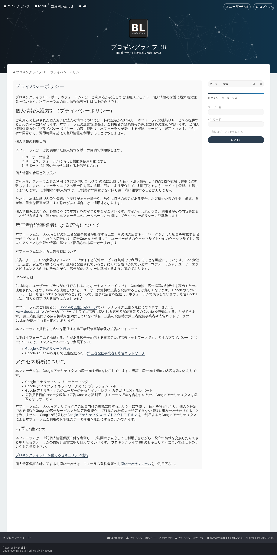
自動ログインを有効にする (227, 131)
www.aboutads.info (29, 311)
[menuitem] (40, 6)
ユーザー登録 (229, 97)
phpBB (21, 547)
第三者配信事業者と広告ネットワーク (116, 353)
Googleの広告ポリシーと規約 (47, 349)
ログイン (213, 97)
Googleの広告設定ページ (78, 307)
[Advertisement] (126, 498)
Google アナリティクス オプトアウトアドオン (102, 415)
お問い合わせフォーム (134, 464)
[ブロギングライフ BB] (138, 28)
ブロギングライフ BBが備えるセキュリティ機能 (51, 455)
